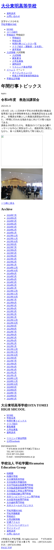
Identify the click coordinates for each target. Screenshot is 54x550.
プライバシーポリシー (18, 525)
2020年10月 (12, 384)
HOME (10, 29)
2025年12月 (12, 235)
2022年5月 (12, 337)
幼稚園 (10, 473)
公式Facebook (13, 441)
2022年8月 (12, 329)
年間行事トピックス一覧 (24, 43)
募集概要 (11, 426)
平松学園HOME (9, 24)
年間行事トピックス (17, 421)
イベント (11, 70)
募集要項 (16, 58)
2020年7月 (12, 393)
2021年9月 (12, 358)
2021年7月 (12, 361)
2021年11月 (12, 352)
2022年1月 (12, 346)
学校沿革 (16, 41)
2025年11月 (12, 238)
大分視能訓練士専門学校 (19, 494)
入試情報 (11, 52)
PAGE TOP (6, 547)
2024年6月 (12, 273)
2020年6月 (12, 396)
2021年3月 (12, 369)
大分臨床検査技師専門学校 (20, 488)
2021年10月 (12, 355)
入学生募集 (17, 61)
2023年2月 (12, 314)
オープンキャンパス (22, 73)
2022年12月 (12, 320)
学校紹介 (11, 35)
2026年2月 (12, 230)
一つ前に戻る (7, 203)
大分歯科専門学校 (15, 502)
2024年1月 (12, 288)
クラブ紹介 (12, 424)
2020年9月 (12, 387)
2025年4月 (12, 256)
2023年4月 (12, 308)
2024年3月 (12, 282)
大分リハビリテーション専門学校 (23, 496)
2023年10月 (12, 297)
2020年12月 (12, 378)
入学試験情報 (13, 519)
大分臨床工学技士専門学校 (20, 491)
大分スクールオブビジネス (20, 505)
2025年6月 (12, 250)
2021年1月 (12, 375)
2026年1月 (12, 233)
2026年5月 (12, 221)
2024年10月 (12, 270)
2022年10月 (12, 323)
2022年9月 (12, 326)
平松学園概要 (13, 513)
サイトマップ (13, 528)
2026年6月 (12, 218)
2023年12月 (12, 291)
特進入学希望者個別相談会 (25, 75)
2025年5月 (12, 253)
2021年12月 (12, 349)
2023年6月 (12, 302)
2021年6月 (12, 364)
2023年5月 (12, 305)
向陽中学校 (12, 476)
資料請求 (11, 13)
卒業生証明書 (13, 78)
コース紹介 (12, 32)
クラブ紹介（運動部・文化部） (27, 46)
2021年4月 (12, 367)
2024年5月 (12, 276)
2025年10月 (12, 241)
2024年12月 (12, 267)
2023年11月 (12, 294)
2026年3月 (12, 227)
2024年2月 (12, 285)
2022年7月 (12, 332)
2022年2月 (12, 343)
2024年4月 (12, 279)
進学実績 (16, 49)
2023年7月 (12, 300)
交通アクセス (13, 522)
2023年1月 (12, 317)
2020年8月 (12, 390)
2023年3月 (12, 311)
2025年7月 (12, 247)
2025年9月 (12, 244)
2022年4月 (12, 340)
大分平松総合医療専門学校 (20, 485)
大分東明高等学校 (19, 5)
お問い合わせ (13, 16)
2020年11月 (12, 381)
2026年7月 (12, 215)
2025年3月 (12, 259)
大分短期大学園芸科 (17, 482)
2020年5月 (12, 399)
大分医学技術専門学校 (18, 499)
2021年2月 (12, 372)
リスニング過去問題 (22, 67)
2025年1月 (12, 265)
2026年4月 (12, 224)
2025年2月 (12, 262)
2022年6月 (12, 334)
